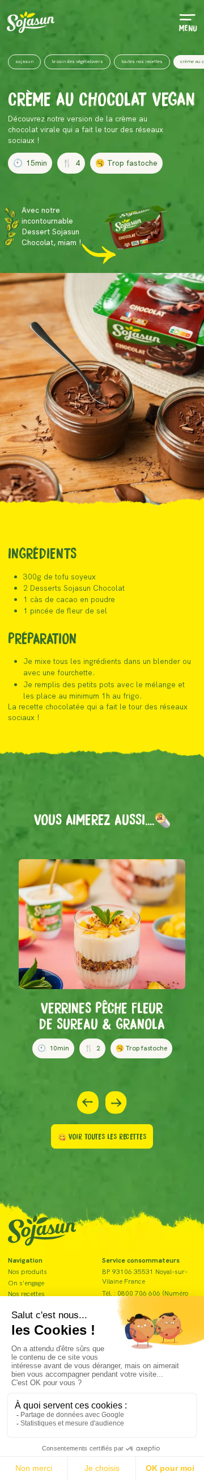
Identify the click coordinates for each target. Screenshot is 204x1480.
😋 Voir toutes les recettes (102, 1136)
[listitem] (102, 958)
